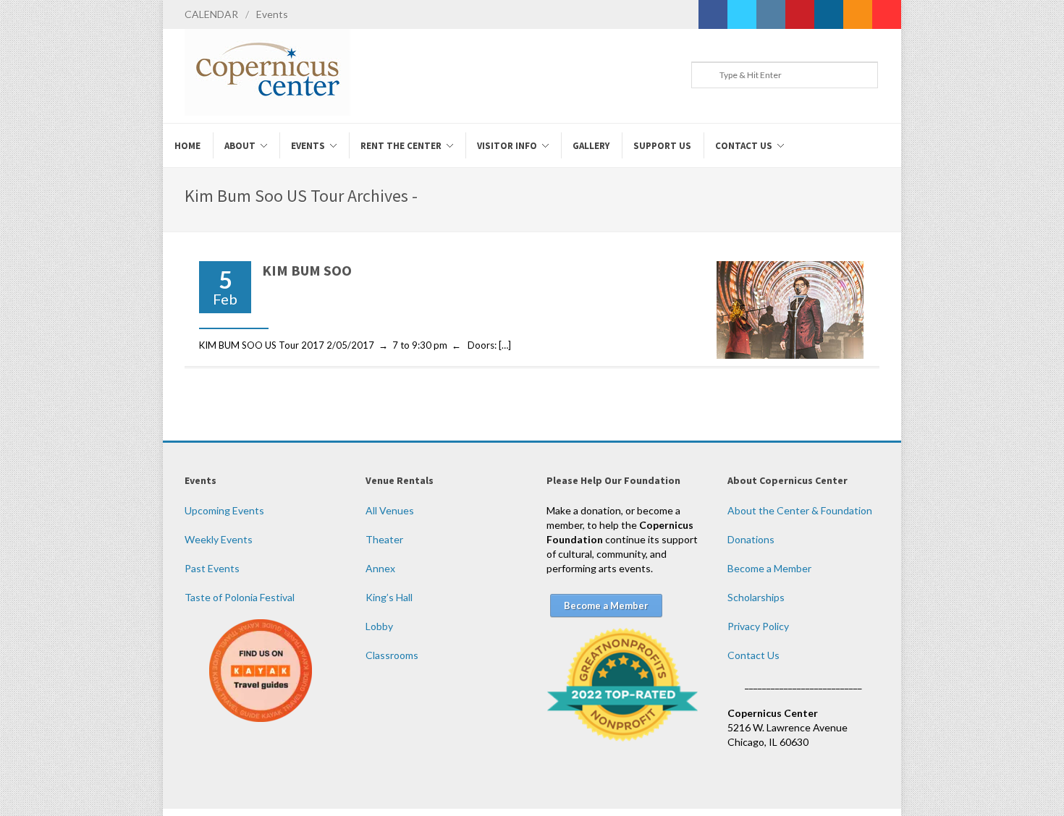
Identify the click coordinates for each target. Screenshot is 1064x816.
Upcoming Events (224, 510)
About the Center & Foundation (799, 510)
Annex (380, 568)
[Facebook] (712, 14)
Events (272, 14)
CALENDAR (211, 14)
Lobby (379, 626)
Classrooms (392, 655)
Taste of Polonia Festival (240, 597)
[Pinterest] (799, 14)
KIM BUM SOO (307, 270)
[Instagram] (770, 14)
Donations (750, 539)
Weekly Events (219, 539)
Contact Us (753, 655)
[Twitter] (741, 14)
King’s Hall (389, 597)
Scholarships (756, 597)
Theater (384, 539)
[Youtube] (886, 14)
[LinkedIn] (828, 14)
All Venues (390, 510)
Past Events (212, 568)
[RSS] (857, 14)
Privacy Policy (758, 626)
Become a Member (769, 568)
